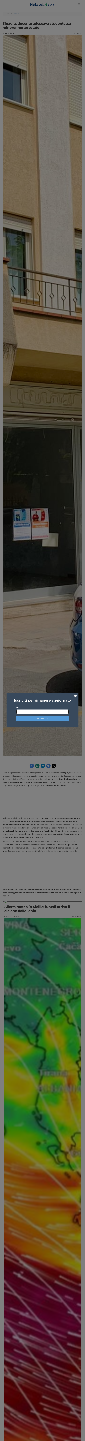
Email (18, 708)
